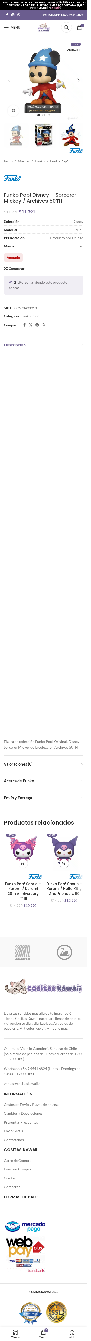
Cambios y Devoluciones (23, 1113)
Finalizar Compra (17, 1169)
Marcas (24, 161)
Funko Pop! (59, 161)
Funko (40, 161)
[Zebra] (23, 952)
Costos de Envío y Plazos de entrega (31, 1104)
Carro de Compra (17, 1160)
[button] (9, 80)
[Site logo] (43, 27)
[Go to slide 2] (43, 115)
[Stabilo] (64, 952)
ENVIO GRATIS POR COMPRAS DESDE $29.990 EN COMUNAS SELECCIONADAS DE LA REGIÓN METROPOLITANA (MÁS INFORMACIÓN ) (45, 5)
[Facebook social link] (7, 15)
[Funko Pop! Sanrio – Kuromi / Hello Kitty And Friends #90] (64, 851)
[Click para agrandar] (13, 110)
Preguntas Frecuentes (21, 1122)
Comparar (12, 1187)
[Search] (66, 27)
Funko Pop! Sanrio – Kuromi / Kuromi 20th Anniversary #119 (23, 891)
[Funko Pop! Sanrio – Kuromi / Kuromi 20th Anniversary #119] (23, 851)
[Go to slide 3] (49, 115)
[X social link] (30, 324)
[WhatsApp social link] (19, 15)
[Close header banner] (81, 5)
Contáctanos (14, 1140)
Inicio (8, 161)
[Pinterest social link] (37, 324)
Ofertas (10, 1178)
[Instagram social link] (13, 15)
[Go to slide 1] (38, 115)
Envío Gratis (13, 1131)
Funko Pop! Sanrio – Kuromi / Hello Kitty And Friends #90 (64, 888)
